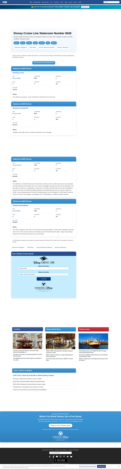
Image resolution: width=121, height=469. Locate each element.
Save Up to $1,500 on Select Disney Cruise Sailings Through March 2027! (93, 355)
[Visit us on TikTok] (49, 456)
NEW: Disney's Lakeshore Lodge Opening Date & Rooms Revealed (59, 355)
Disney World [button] (37, 2)
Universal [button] (56, 2)
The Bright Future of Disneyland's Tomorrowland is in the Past (28, 387)
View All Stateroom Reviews (46, 47)
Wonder (54, 42)
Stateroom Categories (21, 47)
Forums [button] (70, 2)
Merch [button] (75, 2)
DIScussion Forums (47, 450)
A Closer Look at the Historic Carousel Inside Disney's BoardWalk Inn (25, 351)
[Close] (118, 466)
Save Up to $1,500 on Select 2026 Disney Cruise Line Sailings (56, 7)
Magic (35, 42)
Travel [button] (79, 2)
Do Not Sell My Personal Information (88, 466)
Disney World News (53, 329)
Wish (48, 42)
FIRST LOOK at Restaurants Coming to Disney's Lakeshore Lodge (59, 351)
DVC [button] (61, 2)
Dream (22, 42)
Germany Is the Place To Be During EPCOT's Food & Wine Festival (27, 355)
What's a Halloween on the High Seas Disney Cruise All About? (93, 359)
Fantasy (29, 42)
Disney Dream (16, 113)
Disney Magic (16, 78)
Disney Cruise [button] (45, 2)
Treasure (42, 42)
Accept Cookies (101, 466)
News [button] (31, 2)
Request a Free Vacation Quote (61, 425)
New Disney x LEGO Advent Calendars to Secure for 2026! (27, 378)
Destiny (16, 42)
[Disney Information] (5, 2)
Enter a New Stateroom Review (44, 62)
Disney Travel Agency (61, 450)
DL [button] (51, 2)
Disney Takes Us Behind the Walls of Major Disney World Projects (29, 381)
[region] (60, 466)
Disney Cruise (84, 329)
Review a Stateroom (63, 47)
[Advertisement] (43, 145)
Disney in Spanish (73, 450)
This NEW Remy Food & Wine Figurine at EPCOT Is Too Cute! (27, 359)
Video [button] (66, 2)
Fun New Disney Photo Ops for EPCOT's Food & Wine (59, 359)
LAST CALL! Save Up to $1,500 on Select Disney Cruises (33, 375)
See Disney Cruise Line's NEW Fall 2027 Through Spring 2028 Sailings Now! (92, 351)
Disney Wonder (17, 165)
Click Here (84, 7)
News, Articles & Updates (23, 370)
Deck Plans (33, 47)
